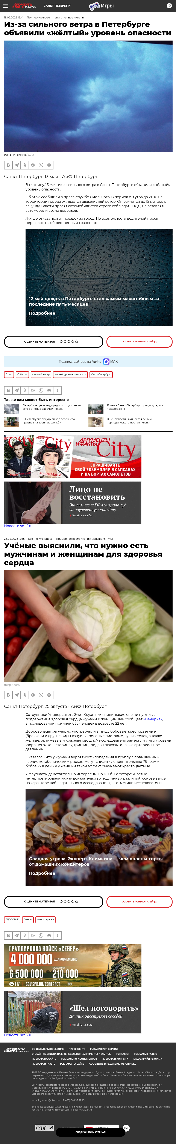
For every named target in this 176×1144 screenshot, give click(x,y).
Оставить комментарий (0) (139, 341)
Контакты (122, 1054)
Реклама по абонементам (79, 1059)
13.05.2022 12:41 (13, 17)
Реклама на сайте (44, 1059)
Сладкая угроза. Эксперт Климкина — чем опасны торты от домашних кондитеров (96, 861)
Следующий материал (91, 1132)
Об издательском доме (48, 1049)
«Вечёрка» (152, 719)
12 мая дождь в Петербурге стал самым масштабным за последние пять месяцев (94, 301)
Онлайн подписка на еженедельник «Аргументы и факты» (71, 1054)
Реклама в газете (145, 1054)
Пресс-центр (77, 1049)
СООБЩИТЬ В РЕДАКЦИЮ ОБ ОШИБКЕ (112, 1063)
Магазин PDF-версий (104, 1049)
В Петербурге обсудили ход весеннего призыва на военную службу (49, 420)
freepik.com (12, 684)
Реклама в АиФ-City (115, 1059)
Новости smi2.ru (18, 526)
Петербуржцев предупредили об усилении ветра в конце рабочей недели (52, 407)
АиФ (31, 155)
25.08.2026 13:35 (14, 538)
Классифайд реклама (147, 1059)
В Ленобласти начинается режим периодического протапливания (129, 420)
